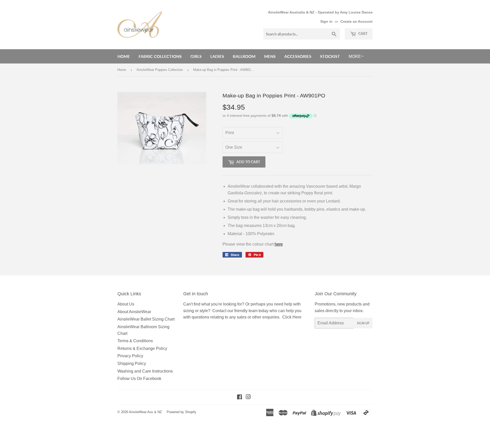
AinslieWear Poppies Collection (160, 70)
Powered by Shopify (181, 412)
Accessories (297, 56)
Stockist (330, 56)
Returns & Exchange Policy (142, 348)
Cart (363, 33)
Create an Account (356, 21)
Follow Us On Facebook (139, 378)
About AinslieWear (134, 312)
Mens (270, 56)
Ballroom (244, 56)
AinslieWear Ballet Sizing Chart (146, 319)
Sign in (326, 21)
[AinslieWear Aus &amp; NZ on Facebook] (239, 397)
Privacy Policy (130, 356)
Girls (196, 56)
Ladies (217, 56)
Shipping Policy (131, 363)
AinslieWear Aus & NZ (145, 412)
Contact (219, 311)
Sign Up (363, 323)
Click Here (291, 317)
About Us (125, 304)
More (355, 56)
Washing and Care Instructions (145, 371)
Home (123, 56)
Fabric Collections (160, 56)
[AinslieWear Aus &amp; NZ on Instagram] (248, 397)
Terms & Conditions (135, 341)
